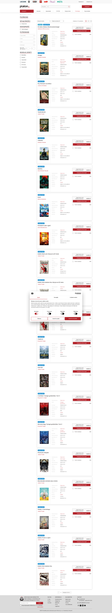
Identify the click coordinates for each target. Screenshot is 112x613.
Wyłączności (68, 11)
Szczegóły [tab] (56, 297)
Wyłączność (24, 23)
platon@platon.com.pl (84, 602)
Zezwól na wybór (56, 318)
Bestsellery (24, 55)
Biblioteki (57, 602)
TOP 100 (58, 11)
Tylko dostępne (25, 29)
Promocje (77, 11)
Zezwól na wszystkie (73, 318)
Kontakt (49, 602)
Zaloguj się (87, 6)
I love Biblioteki (68, 604)
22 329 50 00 (82, 599)
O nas (49, 599)
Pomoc (67, 602)
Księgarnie (57, 601)
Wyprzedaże (87, 11)
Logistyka (57, 606)
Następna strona (66, 592)
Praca (49, 601)
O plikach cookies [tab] (73, 297)
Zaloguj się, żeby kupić (82, 31)
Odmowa (39, 318)
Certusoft (70, 610)
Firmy (56, 604)
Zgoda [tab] (38, 297)
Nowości (38, 11)
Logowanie (67, 601)
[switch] (49, 314)
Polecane (24, 62)
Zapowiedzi (48, 11)
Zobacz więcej (40, 607)
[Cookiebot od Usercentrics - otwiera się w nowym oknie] (76, 293)
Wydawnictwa (58, 599)
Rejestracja (68, 599)
